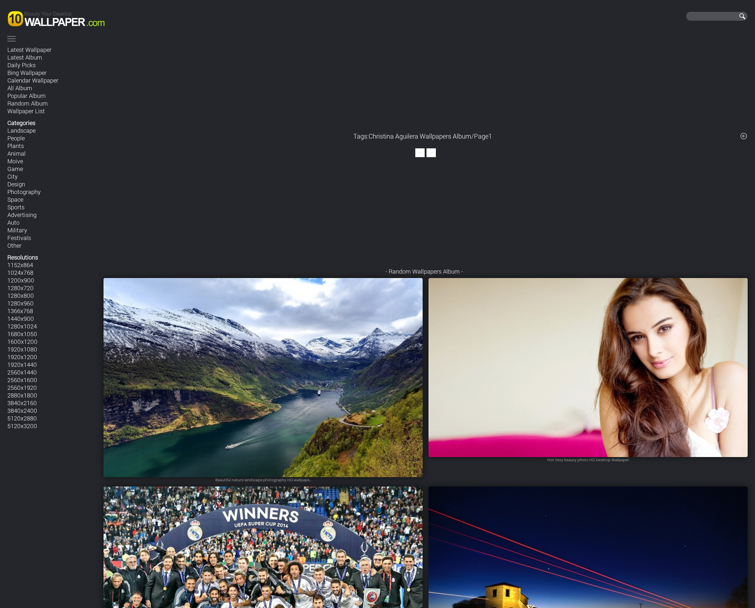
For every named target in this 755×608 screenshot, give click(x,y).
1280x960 (20, 303)
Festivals (19, 237)
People (16, 138)
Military (17, 230)
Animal (16, 153)
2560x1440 (22, 372)
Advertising (22, 214)
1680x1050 (22, 334)
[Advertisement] (426, 85)
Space (15, 199)
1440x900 (20, 318)
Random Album (27, 103)
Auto (13, 222)
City (12, 176)
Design (16, 184)
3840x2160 (22, 403)
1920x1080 (22, 349)
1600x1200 (22, 341)
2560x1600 (22, 380)
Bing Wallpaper (27, 72)
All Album (19, 88)
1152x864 (20, 265)
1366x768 (20, 311)
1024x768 (20, 272)
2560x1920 (22, 387)
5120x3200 (22, 426)
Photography (24, 191)
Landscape (21, 130)
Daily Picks (21, 65)
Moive (15, 161)
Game (15, 168)
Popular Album (26, 95)
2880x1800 (22, 395)
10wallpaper (76, 16)
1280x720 (20, 288)
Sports (15, 207)
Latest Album (24, 57)
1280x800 (20, 295)
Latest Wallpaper (29, 49)
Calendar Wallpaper (32, 80)
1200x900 (20, 280)
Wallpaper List (26, 111)
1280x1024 (22, 326)
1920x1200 (22, 357)
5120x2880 (22, 418)
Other (14, 245)
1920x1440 (22, 364)
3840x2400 (22, 410)
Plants (15, 145)
